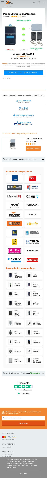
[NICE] (14, 178)
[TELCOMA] (32, 187)
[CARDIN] (14, 215)
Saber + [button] (15, 467)
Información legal (6, 456)
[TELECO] (32, 242)
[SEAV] (14, 260)
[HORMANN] (14, 233)
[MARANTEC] (14, 196)
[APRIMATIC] (32, 260)
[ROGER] (14, 224)
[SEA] (32, 233)
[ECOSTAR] (14, 251)
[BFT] (32, 178)
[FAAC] (14, 206)
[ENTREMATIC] (32, 251)
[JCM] (14, 187)
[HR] (14, 242)
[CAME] (32, 196)
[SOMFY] (32, 224)
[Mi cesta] (44, 2)
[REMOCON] (32, 206)
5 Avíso (24, 16)
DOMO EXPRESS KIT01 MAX (34, 140)
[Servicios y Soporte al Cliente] (39, 2)
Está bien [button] (23, 473)
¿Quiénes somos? (7, 454)
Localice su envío (6, 447)
